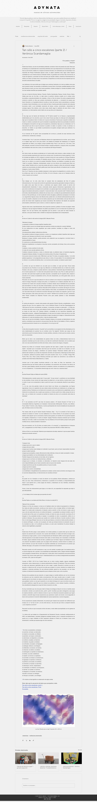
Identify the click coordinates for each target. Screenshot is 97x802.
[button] (80, 36)
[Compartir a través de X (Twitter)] (26, 740)
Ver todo (80, 749)
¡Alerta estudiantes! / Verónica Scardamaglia (71, 767)
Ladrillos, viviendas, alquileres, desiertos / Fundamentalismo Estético (48, 767)
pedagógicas (25, 735)
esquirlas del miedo (43, 36)
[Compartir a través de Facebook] (23, 740)
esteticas (62, 36)
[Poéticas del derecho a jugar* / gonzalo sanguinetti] (25, 758)
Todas (16, 36)
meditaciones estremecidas (28, 36)
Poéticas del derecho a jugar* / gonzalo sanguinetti (25, 767)
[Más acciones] (74, 46)
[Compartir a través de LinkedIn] (30, 740)
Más (68, 36)
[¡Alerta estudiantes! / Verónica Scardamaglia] (71, 758)
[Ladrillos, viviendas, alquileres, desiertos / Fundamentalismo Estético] (48, 758)
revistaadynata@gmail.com (53, 796)
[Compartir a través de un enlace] (33, 740)
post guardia (54, 36)
